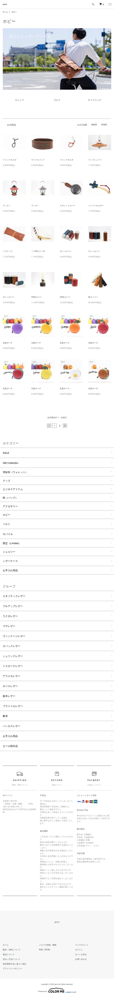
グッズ (6, 480)
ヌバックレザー (11, 646)
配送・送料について (11, 949)
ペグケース (8, 251)
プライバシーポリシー (12, 968)
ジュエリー (9, 551)
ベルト (6, 524)
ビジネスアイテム (13, 489)
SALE (6, 453)
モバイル (8, 534)
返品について (8, 954)
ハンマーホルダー (96, 205)
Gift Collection (10, 463)
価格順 (94, 124)
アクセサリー (10, 506)
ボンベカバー (65, 251)
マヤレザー (9, 626)
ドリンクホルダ (9, 159)
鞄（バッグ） (10, 497)
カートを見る (81, 954)
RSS (41, 949)
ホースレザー (10, 686)
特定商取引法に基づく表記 (14, 963)
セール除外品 (10, 746)
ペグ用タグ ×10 (38, 251)
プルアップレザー (13, 606)
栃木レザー (9, 696)
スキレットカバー (67, 205)
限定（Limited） (12, 543)
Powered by (42, 991)
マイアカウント (82, 944)
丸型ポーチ (8, 342)
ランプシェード (95, 159)
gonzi (5, 4)
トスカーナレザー (13, 666)
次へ (65, 425)
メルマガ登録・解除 (47, 944)
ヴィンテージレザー (14, 636)
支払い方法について (11, 959)
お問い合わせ (81, 959)
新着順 (104, 124)
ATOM (47, 949)
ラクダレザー (10, 616)
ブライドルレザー (13, 706)
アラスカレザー (11, 676)
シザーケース (10, 561)
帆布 (5, 716)
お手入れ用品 (10, 570)
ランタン (7, 205)
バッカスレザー (11, 726)
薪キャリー (93, 296)
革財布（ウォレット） (15, 472)
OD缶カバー (36, 296)
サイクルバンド (38, 159)
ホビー (14, 12)
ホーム (5, 12)
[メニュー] (110, 4)
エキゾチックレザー (14, 596)
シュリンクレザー (13, 656)
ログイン (79, 949)
